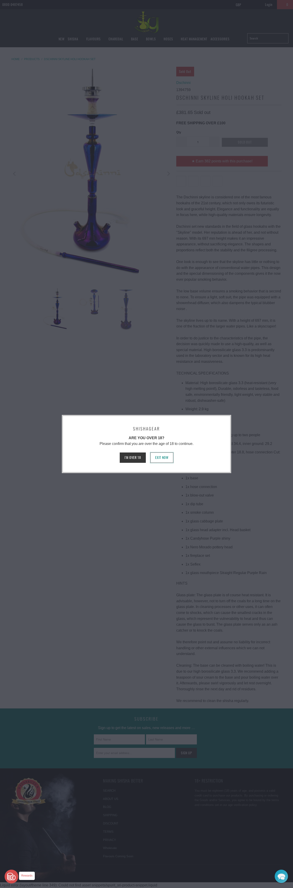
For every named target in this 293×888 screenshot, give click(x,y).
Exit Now (161, 457)
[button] (281, 876)
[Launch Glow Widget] (11, 876)
